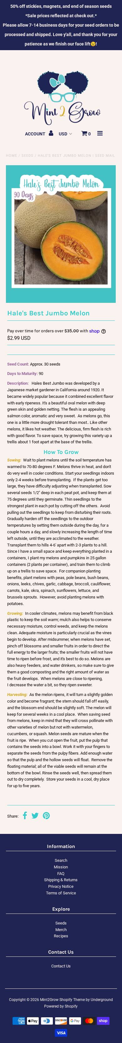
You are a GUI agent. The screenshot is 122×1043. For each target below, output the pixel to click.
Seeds (27, 156)
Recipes (61, 936)
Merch (61, 929)
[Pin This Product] (46, 816)
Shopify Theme (72, 1000)
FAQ (60, 873)
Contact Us (61, 966)
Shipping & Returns (61, 879)
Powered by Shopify (61, 1006)
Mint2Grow (49, 1000)
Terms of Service (61, 893)
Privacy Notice (61, 886)
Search (61, 860)
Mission (61, 867)
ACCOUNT (35, 133)
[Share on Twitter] (35, 816)
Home (11, 156)
